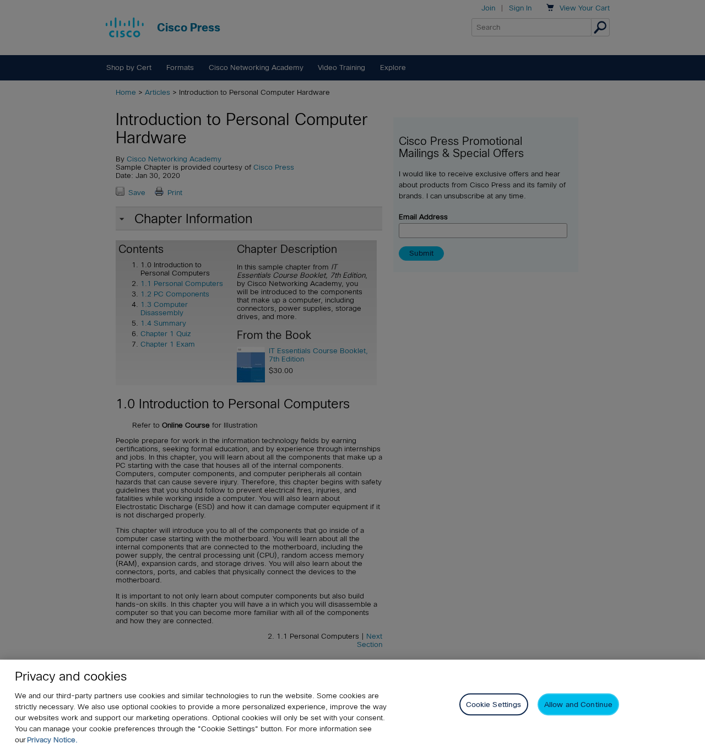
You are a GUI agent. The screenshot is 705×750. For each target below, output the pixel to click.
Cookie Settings (494, 704)
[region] (352, 705)
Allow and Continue (578, 704)
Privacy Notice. (52, 740)
